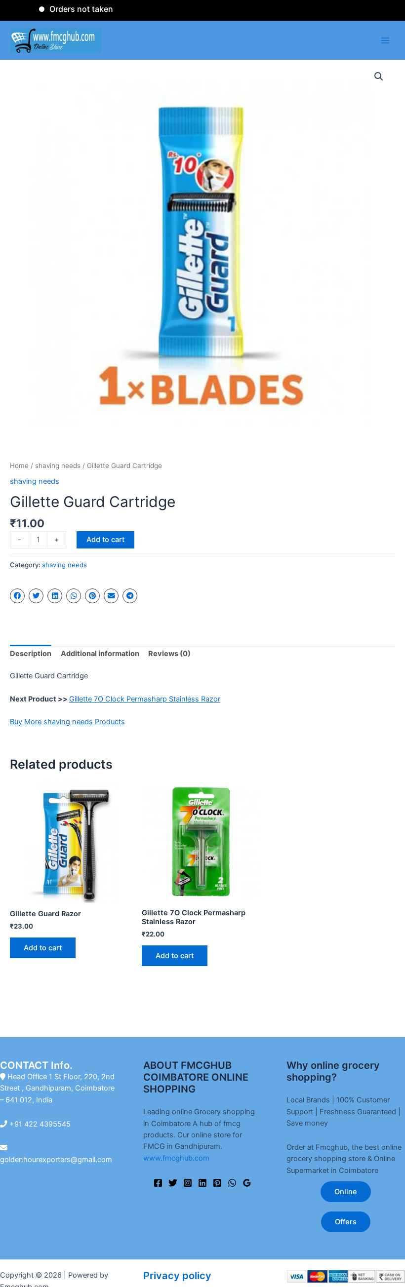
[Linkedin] (202, 1182)
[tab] (30, 654)
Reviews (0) (169, 653)
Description (30, 653)
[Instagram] (187, 1182)
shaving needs (58, 465)
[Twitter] (172, 1182)
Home (19, 465)
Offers (346, 1221)
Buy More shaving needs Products (67, 721)
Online (345, 1191)
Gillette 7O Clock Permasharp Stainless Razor (144, 699)
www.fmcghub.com (176, 1158)
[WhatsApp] (232, 1182)
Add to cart (105, 539)
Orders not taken (65, 9)
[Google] (247, 1182)
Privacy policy (177, 1276)
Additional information (100, 653)
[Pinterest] (217, 1182)
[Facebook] (158, 1182)
